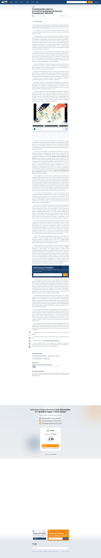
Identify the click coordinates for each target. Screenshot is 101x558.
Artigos (11, 2)
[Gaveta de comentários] (30, 341)
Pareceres (50, 551)
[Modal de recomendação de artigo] (30, 338)
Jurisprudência (45, 551)
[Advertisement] (50, 390)
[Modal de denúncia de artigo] (30, 344)
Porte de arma (46, 358)
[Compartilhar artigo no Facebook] (30, 332)
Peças (21, 2)
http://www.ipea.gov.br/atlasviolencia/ (52, 340)
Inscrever (65, 275)
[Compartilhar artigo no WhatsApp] (30, 335)
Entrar (95, 2)
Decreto (57, 355)
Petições (40, 551)
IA (38, 2)
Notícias (16, 2)
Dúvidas (27, 2)
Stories (32, 2)
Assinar (45, 445)
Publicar (90, 2)
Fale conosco (66, 551)
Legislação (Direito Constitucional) (39, 355)
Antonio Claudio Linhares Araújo (44, 364)
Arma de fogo (51, 355)
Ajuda (63, 551)
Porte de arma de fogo (37, 358)
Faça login (54, 454)
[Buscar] (85, 2)
